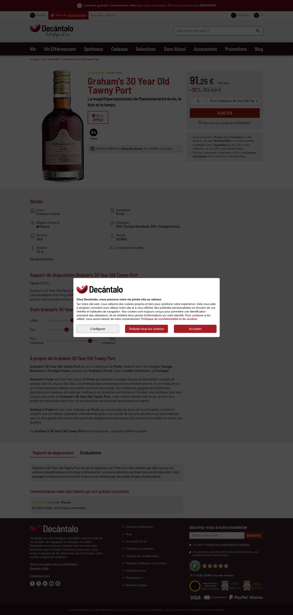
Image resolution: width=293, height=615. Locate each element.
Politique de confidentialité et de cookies (169, 318)
